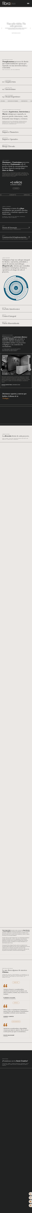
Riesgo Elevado (8, 146)
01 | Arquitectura (9, 82)
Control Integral (9, 316)
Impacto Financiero (10, 132)
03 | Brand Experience (11, 96)
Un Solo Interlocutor (11, 309)
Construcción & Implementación (14, 237)
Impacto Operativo (10, 139)
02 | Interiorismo (9, 89)
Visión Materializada (10, 323)
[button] (28, 3)
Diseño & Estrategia (9, 227)
